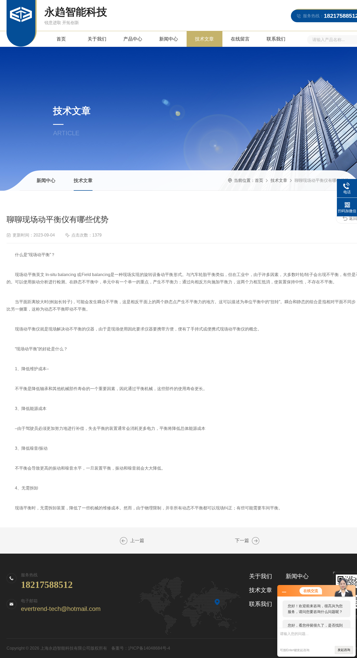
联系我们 (276, 39)
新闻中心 (168, 39)
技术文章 (204, 39)
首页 (61, 39)
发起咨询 (344, 650)
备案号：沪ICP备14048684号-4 (140, 648)
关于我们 (97, 39)
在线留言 (240, 39)
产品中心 (132, 39)
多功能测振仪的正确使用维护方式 (124, 541)
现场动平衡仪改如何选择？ (256, 541)
